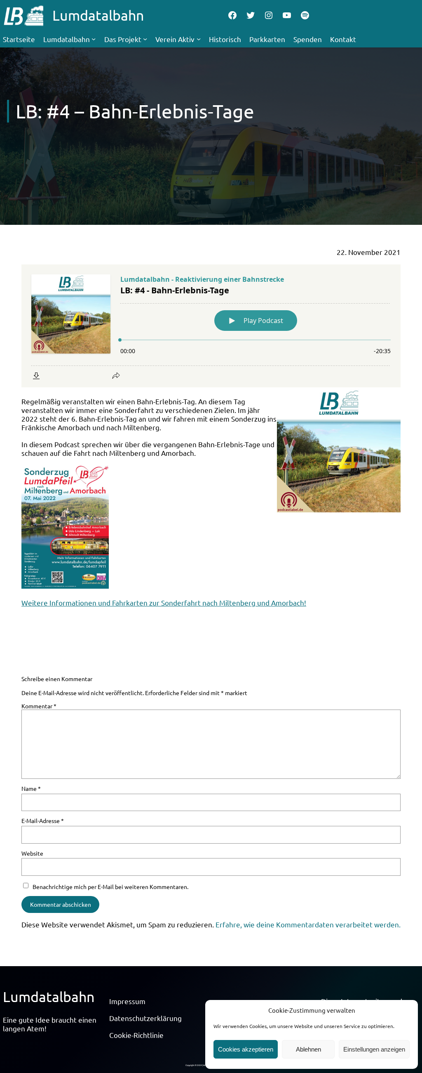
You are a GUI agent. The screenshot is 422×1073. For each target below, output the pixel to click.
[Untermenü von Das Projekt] (145, 39)
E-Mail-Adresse (42, 820)
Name (31, 788)
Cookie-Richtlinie (136, 1035)
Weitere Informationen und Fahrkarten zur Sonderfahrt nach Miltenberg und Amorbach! (163, 602)
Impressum (127, 1001)
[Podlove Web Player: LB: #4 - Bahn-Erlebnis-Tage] (211, 325)
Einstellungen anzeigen (374, 1049)
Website (32, 853)
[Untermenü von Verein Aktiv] (199, 39)
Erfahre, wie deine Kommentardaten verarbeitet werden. (308, 924)
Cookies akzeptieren (245, 1049)
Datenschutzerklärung (145, 1018)
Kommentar (38, 706)
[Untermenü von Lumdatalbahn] (93, 39)
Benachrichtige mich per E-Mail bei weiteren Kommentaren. (110, 886)
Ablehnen (308, 1049)
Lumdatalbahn (98, 15)
